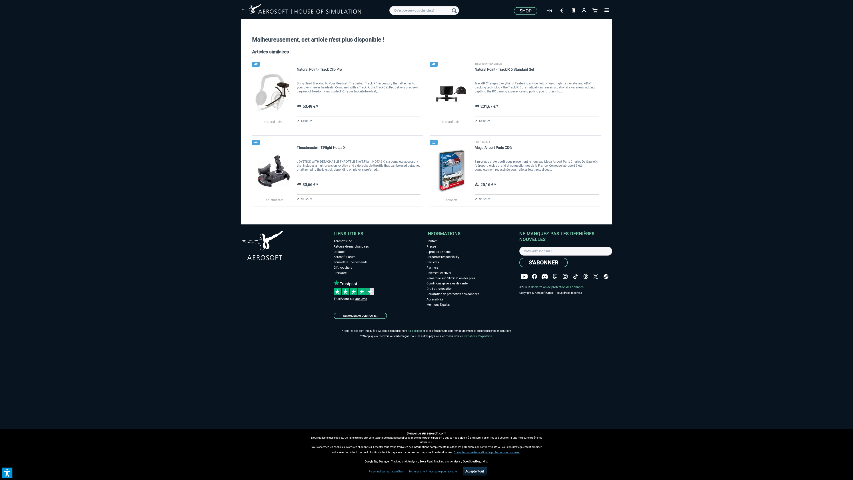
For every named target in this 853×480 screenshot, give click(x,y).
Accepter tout (474, 471)
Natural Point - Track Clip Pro (319, 69)
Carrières (432, 262)
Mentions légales (438, 304)
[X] (595, 276)
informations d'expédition (476, 336)
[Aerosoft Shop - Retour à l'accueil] (301, 10)
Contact (432, 241)
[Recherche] (454, 10)
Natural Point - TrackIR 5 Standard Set (504, 69)
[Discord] (545, 276)
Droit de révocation (439, 288)
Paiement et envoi (438, 273)
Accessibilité (434, 299)
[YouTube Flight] (524, 276)
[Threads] (586, 276)
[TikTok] (575, 276)
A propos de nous (438, 252)
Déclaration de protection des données (452, 294)
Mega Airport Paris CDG (493, 148)
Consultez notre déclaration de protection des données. (487, 452)
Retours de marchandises (351, 246)
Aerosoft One (343, 241)
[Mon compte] (584, 10)
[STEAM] (606, 276)
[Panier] (595, 10)
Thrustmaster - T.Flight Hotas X (321, 148)
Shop (526, 11)
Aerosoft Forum (344, 257)
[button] (7, 473)
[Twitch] (555, 276)
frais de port (415, 330)
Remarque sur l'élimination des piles (450, 278)
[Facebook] (534, 276)
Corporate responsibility (442, 257)
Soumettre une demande (350, 262)
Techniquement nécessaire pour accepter (433, 471)
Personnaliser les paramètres (386, 471)
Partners (432, 267)
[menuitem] (424, 10)
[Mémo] (573, 10)
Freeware (340, 273)
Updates (339, 252)
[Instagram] (565, 276)
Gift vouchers (343, 267)
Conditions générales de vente (447, 283)
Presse (431, 246)
